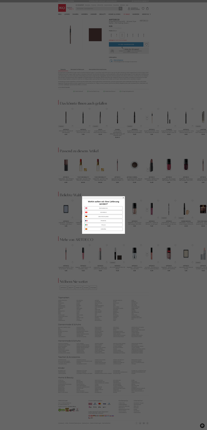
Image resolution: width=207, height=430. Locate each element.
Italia (103, 225)
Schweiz (103, 212)
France (103, 220)
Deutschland (103, 216)
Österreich (103, 208)
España (103, 229)
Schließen (123, 197)
